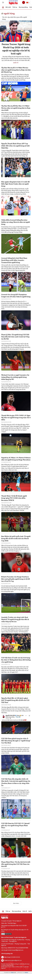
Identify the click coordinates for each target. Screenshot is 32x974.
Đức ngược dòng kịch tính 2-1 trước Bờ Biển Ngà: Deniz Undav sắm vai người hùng (15, 184)
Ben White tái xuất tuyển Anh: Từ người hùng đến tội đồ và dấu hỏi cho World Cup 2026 (15, 538)
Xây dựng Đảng (23, 7)
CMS (13, 972)
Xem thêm (16, 903)
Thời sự (14, 7)
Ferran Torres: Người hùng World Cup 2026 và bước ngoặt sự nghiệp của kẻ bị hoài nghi (16, 49)
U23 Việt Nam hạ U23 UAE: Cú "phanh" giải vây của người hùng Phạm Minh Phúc (15, 825)
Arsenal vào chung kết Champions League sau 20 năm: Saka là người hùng (15, 296)
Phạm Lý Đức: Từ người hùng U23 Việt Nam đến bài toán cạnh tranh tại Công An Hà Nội (15, 337)
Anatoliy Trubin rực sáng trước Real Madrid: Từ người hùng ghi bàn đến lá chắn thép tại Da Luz (15, 619)
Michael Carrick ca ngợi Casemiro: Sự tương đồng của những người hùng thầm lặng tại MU (15, 377)
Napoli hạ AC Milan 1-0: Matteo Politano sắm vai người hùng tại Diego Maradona (16, 459)
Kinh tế (25, 911)
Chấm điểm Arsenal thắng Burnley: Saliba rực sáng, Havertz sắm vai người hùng (15, 222)
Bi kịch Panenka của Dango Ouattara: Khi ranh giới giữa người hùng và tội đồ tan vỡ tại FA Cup (15, 579)
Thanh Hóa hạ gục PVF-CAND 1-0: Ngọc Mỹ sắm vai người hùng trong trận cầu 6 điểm (16, 417)
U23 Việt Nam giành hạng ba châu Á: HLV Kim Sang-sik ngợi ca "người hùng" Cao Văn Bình (15, 741)
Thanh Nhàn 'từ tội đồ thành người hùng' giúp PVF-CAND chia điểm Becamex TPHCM (14, 498)
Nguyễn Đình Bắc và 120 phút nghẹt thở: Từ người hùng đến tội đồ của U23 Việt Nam (15, 700)
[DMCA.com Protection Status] (16, 934)
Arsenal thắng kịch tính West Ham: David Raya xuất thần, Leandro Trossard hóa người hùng (14, 260)
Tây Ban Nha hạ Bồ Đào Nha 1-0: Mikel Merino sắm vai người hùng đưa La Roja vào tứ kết (15, 108)
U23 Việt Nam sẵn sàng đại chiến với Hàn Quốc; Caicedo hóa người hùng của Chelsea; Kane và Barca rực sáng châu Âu (15, 782)
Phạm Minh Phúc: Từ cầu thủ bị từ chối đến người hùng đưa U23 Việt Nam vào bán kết (15, 864)
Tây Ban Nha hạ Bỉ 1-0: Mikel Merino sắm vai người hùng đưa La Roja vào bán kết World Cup (16, 70)
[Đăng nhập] (23, 2)
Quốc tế (15, 62)
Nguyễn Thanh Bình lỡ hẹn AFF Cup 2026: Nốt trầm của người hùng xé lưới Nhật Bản (15, 146)
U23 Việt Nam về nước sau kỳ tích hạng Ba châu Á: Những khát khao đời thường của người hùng (16, 660)
